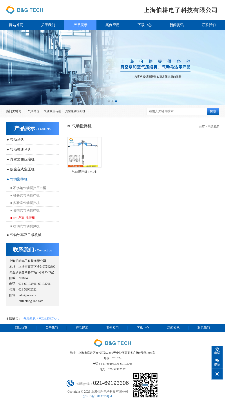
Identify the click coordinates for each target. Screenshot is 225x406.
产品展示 (80, 25)
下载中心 (145, 25)
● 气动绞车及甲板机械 (24, 235)
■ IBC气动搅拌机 (22, 218)
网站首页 (16, 25)
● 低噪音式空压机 (20, 169)
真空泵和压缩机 (75, 111)
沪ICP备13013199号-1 (97, 396)
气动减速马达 (52, 111)
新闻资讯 (177, 25)
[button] (109, 101)
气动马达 (33, 111)
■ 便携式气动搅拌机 (25, 210)
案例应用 (112, 25)
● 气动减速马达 (19, 149)
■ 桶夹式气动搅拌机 (25, 195)
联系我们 (209, 25)
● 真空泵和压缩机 (20, 159)
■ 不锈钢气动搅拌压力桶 (28, 188)
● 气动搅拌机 (17, 179)
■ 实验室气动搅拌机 (25, 203)
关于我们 (48, 25)
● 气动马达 (15, 139)
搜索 (213, 111)
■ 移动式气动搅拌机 (25, 226)
